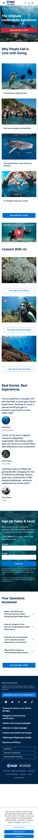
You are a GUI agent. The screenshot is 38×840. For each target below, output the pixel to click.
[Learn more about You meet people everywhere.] (19, 116)
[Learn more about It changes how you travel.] (19, 188)
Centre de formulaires (12, 774)
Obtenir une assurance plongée (17, 723)
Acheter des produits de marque (17, 733)
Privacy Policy (14, 570)
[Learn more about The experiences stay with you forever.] (19, 152)
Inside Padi (7, 749)
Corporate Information (12, 753)
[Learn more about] (19, 276)
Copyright (23, 774)
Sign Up (19, 564)
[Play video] (19, 232)
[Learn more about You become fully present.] (19, 81)
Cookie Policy (25, 822)
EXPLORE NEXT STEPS (19, 30)
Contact (30, 774)
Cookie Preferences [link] (19, 777)
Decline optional (19, 832)
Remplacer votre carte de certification (14, 717)
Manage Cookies (19, 827)
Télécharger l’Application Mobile (17, 737)
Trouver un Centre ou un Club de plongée (17, 709)
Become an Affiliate (12, 742)
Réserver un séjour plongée (15, 728)
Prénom (5, 544)
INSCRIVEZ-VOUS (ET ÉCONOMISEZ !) (18, 695)
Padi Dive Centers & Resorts (13, 757)
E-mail (4, 553)
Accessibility (31, 771)
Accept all (19, 836)
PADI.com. (6, 579)
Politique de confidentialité (18, 771)
